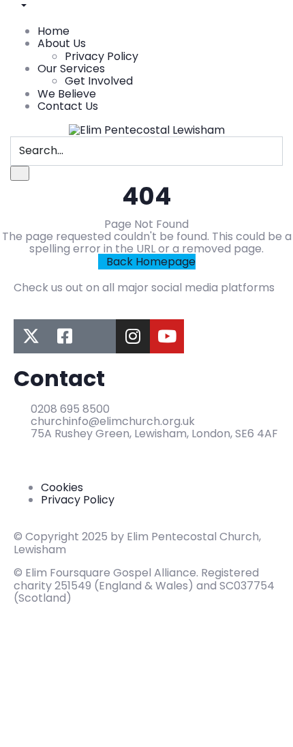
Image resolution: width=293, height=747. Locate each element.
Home (53, 31)
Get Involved (99, 81)
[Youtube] (167, 336)
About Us (61, 43)
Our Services (71, 68)
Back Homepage (151, 261)
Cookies (62, 487)
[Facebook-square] (65, 336)
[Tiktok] (99, 336)
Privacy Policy (101, 56)
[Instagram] (133, 336)
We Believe (66, 94)
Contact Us (67, 106)
